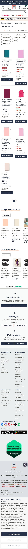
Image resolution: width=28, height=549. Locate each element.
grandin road (3, 494)
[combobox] (12, 12)
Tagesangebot (6, 15)
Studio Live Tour (19, 415)
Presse (2, 367)
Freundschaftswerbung (6, 400)
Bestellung (17, 354)
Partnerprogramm (5, 403)
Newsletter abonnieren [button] (14, 306)
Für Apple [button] (7, 343)
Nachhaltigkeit (18, 397)
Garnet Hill (19, 492)
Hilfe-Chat (3, 354)
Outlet (16, 418)
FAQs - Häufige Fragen (20, 379)
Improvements (10, 494)
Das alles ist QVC (19, 395)
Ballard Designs (7, 492)
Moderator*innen (19, 410)
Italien (17, 472)
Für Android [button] (20, 343)
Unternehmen (18, 392)
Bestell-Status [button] (21, 325)
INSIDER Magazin (5, 392)
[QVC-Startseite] (1, 23)
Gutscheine (4, 397)
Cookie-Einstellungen (14, 545)
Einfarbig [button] (5, 43)
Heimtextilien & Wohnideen (11, 23)
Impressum (22, 486)
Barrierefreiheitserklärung (21, 400)
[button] (3, 8)
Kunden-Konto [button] (7, 325)
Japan (21, 472)
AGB (3, 484)
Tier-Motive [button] (6, 40)
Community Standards (8, 486)
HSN (2, 492)
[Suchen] (25, 12)
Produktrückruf (4, 372)
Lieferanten (4, 369)
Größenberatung (19, 360)
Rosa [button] (15, 40)
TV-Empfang (18, 412)
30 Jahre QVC (20, 15)
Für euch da (4, 405)
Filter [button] (8, 30)
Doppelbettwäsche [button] (19, 37)
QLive (2, 364)
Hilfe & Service (18, 381)
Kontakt (3, 357)
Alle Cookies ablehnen (14, 540)
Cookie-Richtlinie (9, 528)
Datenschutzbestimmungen (15, 484)
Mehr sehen (6, 215)
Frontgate (14, 492)
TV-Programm (4, 395)
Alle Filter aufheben (21, 34)
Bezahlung (17, 367)
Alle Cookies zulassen (14, 534)
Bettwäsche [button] (6, 37)
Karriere (17, 407)
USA (6, 472)
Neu (13, 15)
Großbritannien (12, 472)
